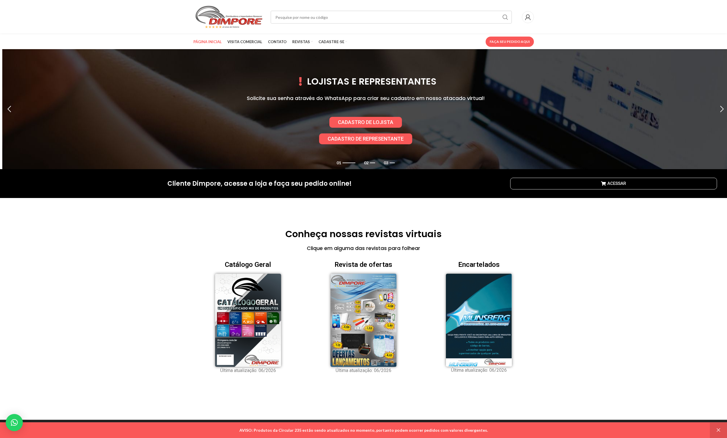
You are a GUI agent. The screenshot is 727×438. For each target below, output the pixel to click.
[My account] (528, 17)
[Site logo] (229, 16)
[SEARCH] (505, 17)
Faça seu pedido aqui (510, 41)
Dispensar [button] (718, 430)
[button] (9, 109)
